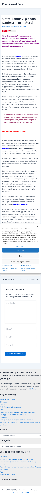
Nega (20, 256)
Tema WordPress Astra (20, 492)
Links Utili (3, 417)
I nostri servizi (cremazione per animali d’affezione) (18, 412)
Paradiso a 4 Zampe (14, 4)
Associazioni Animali (7, 399)
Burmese (5, 148)
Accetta (20, 250)
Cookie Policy (31, 389)
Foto (1, 410)
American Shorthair (20, 204)
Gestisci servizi (20, 246)
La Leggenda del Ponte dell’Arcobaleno (14, 415)
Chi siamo (3, 402)
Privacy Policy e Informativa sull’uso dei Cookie (9, 268)
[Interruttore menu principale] (36, 4)
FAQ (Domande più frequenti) (10, 407)
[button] (38, 226)
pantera (18, 56)
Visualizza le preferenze (20, 262)
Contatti (3, 405)
